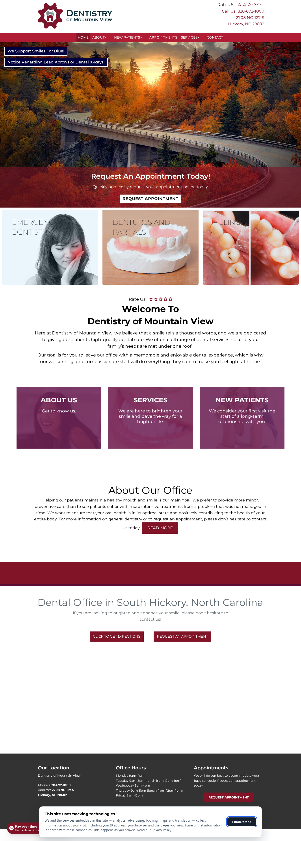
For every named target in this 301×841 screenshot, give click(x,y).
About (98, 37)
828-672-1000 (60, 785)
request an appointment (177, 519)
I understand (241, 822)
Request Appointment (150, 198)
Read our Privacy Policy (154, 830)
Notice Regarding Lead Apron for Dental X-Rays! (56, 62)
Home (83, 37)
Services (189, 37)
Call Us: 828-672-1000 (243, 11)
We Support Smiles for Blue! (35, 51)
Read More (160, 527)
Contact (215, 37)
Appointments (163, 37)
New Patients (127, 37)
